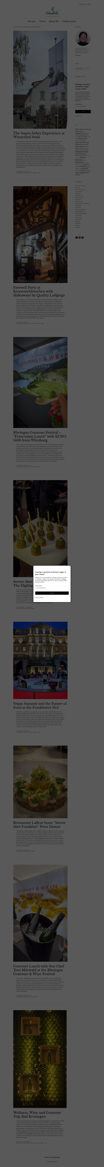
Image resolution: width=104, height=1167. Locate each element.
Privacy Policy (39, 597)
